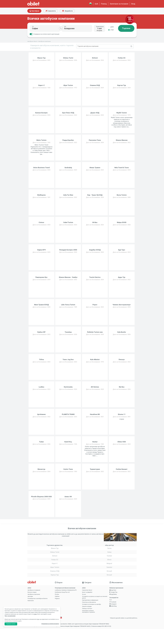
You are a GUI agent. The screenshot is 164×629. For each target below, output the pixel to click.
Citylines (57, 596)
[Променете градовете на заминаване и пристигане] (61, 28)
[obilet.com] (38, 5)
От (33, 26)
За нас (84, 594)
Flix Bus (57, 594)
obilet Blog (114, 606)
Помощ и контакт (87, 608)
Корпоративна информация (90, 600)
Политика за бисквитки (89, 602)
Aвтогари (30, 596)
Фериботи (68, 11)
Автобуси (35, 11)
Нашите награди (87, 606)
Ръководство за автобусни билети (37, 598)
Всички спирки (32, 592)
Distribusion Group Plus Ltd (62, 592)
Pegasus (57, 598)
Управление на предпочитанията (50, 623)
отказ (35, 614)
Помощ (104, 4)
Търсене (126, 28)
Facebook (113, 602)
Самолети (51, 11)
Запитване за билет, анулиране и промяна (88, 611)
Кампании (31, 600)
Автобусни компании (34, 594)
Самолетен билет (87, 590)
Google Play (114, 592)
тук (38, 619)
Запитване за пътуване (119, 4)
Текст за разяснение (10, 616)
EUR (96, 4)
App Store (113, 590)
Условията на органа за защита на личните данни (94, 597)
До (65, 26)
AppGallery (114, 594)
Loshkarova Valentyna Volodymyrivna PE (65, 590)
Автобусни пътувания (34, 590)
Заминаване (100, 26)
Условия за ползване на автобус (91, 604)
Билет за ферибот (87, 592)
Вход (133, 4)
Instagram (113, 604)
